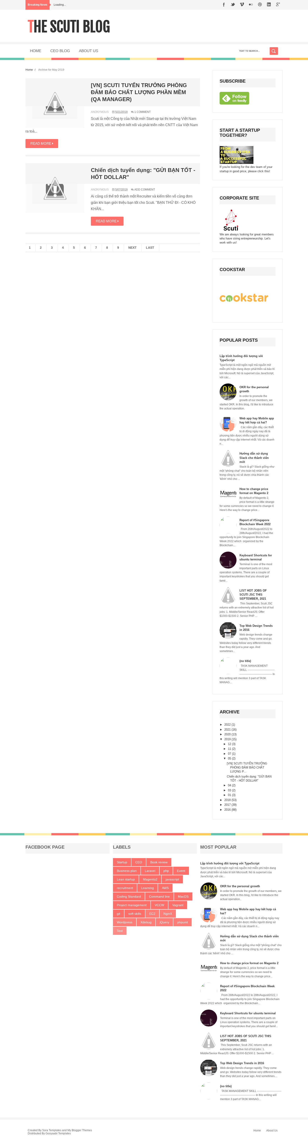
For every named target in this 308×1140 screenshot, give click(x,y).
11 (230, 748)
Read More (41, 143)
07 (230, 753)
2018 (228, 800)
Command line (159, 896)
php (166, 871)
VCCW (159, 905)
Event (181, 871)
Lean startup (126, 879)
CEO (138, 862)
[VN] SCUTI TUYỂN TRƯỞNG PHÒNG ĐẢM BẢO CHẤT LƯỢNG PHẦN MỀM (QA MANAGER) (139, 92)
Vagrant (177, 905)
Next (132, 247)
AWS (165, 888)
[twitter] (232, 5)
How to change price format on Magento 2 (249, 963)
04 (230, 785)
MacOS (183, 896)
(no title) (245, 661)
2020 (228, 734)
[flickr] (250, 5)
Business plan (127, 871)
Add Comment (144, 189)
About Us (272, 1130)
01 (230, 795)
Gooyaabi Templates (58, 1133)
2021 (228, 729)
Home (29, 69)
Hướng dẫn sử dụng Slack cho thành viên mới (254, 457)
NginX (167, 913)
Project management (132, 905)
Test (120, 931)
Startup (122, 862)
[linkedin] (269, 5)
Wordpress (124, 922)
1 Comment (142, 112)
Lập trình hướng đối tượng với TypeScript (229, 863)
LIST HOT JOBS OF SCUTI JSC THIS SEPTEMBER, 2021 (253, 594)
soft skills (134, 913)
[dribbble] (259, 5)
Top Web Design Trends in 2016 (242, 1063)
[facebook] (223, 5)
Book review (159, 862)
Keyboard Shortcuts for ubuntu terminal (248, 1013)
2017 (228, 804)
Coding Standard (129, 896)
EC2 (152, 913)
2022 (228, 724)
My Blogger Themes (79, 1130)
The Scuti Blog (69, 27)
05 (230, 758)
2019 (228, 739)
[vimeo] (241, 5)
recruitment (125, 888)
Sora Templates (51, 1130)
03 (230, 790)
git (118, 913)
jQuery (164, 922)
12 (230, 744)
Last (150, 247)
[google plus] (278, 5)
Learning (147, 888)
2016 (228, 809)
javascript (172, 879)
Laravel (150, 871)
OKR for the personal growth (240, 886)
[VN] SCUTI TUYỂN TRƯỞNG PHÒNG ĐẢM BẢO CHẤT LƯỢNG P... (247, 767)
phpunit (182, 922)
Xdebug (146, 922)
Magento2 (150, 879)
